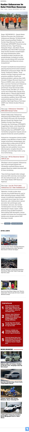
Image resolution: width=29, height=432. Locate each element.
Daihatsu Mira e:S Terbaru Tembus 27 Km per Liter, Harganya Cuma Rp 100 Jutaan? (11, 365)
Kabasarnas (7, 223)
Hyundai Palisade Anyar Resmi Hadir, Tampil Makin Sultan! (12, 382)
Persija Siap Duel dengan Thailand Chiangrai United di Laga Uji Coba (13, 324)
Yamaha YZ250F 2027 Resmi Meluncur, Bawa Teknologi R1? (10, 399)
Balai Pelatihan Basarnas (17, 223)
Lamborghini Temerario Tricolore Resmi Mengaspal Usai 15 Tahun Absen (11, 416)
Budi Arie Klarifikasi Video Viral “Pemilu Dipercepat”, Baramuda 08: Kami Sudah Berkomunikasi (12, 292)
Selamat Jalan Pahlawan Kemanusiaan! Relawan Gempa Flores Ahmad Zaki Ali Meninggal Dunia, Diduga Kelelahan (13, 317)
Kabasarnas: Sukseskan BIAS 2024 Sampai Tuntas (12, 110)
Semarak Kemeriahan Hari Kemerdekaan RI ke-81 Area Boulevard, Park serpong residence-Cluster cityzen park (13, 340)
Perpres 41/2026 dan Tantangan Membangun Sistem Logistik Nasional (12, 331)
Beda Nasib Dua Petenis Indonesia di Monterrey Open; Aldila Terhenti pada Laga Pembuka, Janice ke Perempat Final (13, 308)
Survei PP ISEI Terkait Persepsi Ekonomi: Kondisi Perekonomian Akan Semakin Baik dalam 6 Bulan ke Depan (12, 248)
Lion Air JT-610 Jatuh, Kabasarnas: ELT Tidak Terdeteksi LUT (13, 186)
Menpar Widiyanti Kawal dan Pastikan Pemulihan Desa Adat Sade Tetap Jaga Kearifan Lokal (12, 271)
